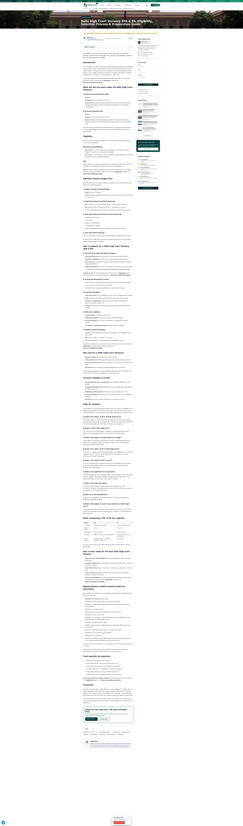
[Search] (142, 5)
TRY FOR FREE (155, 5)
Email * (139, 70)
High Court (129, 33)
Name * (139, 65)
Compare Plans (104, 719)
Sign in (147, 5)
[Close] (129, 817)
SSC (134, 33)
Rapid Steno (107, 80)
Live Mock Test (119, 822)
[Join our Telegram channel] (3, 822)
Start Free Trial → (91, 719)
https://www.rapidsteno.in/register (93, 82)
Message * (140, 75)
